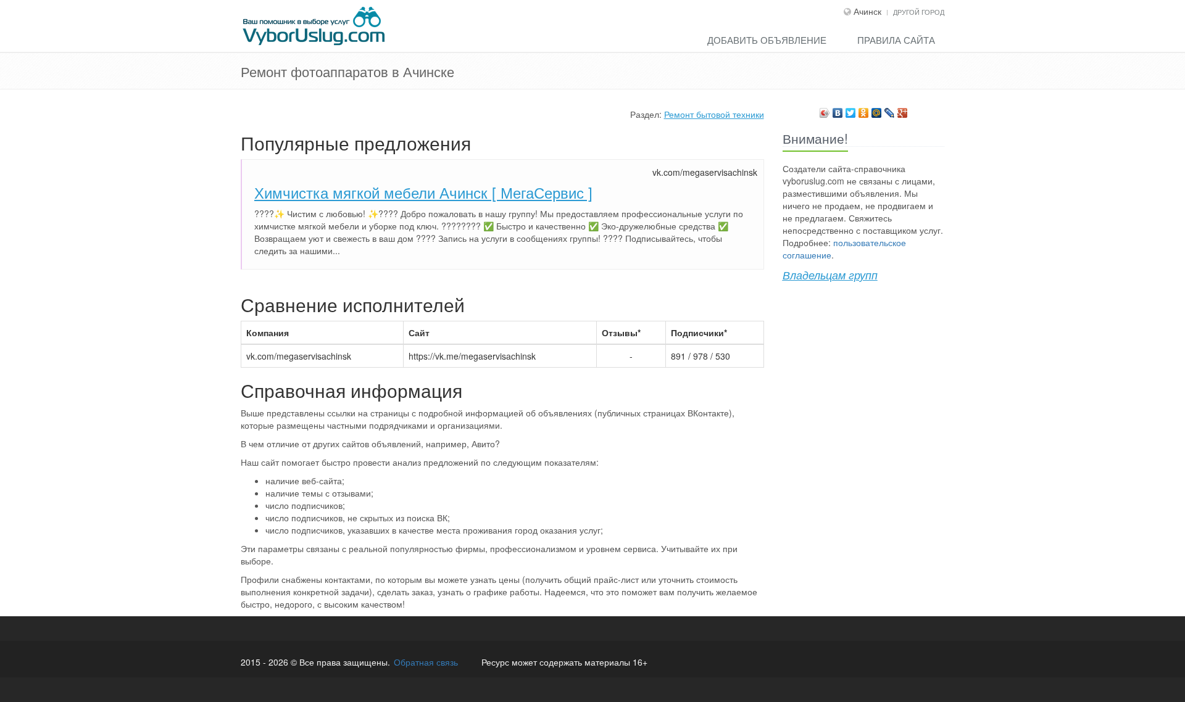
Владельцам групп (830, 275)
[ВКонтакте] (837, 110)
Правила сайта (896, 39)
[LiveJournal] (889, 110)
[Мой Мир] (876, 110)
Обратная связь (426, 662)
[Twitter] (850, 110)
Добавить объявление (766, 39)
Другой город (918, 12)
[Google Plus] (902, 110)
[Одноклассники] (863, 110)
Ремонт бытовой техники (714, 114)
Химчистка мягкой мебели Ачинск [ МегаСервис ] (423, 192)
